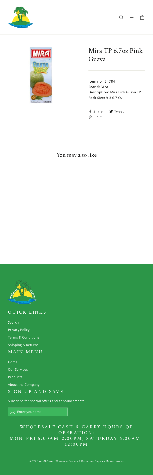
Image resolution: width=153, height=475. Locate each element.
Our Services (18, 369)
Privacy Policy (18, 330)
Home (13, 362)
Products (15, 377)
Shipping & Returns (23, 345)
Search (13, 322)
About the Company (23, 384)
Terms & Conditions (23, 337)
